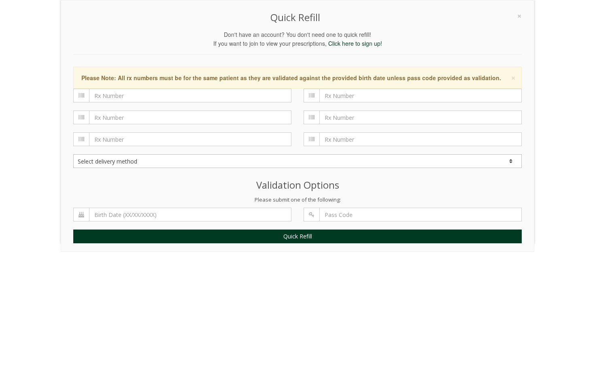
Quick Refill (297, 236)
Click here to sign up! (355, 43)
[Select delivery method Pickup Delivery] (297, 161)
